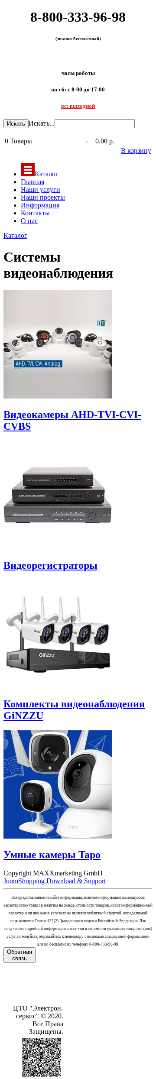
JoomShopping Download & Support (54, 881)
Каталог (46, 174)
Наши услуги (40, 189)
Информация (40, 205)
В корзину (136, 150)
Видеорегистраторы (50, 565)
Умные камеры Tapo (52, 854)
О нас (29, 220)
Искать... (42, 123)
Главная (32, 181)
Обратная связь (19, 955)
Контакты (35, 213)
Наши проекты (43, 197)
